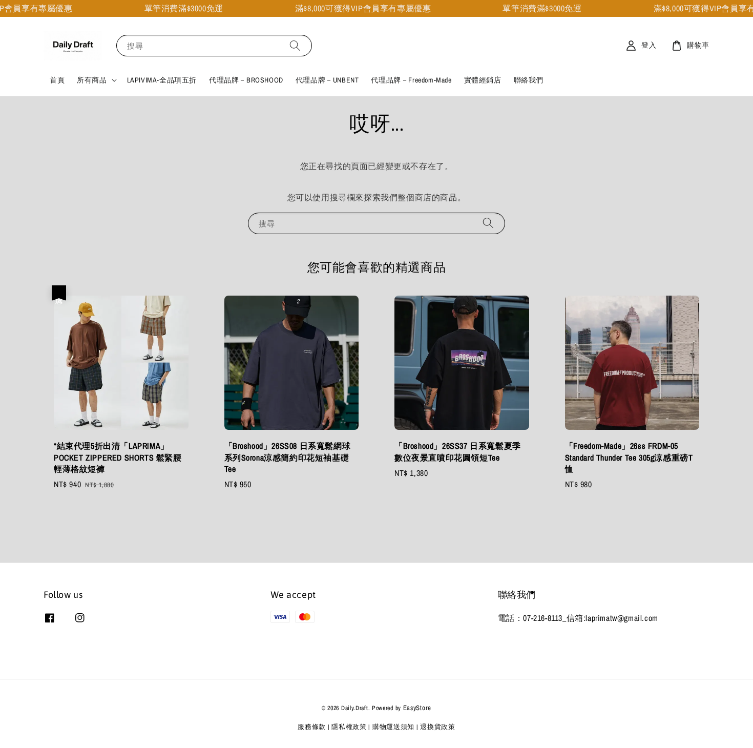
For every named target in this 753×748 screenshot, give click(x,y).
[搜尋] (295, 45)
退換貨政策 (437, 726)
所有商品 (92, 80)
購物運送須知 (393, 726)
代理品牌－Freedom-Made (411, 80)
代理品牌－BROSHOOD (246, 80)
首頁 (57, 80)
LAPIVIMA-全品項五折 (162, 80)
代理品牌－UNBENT (327, 80)
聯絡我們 (528, 80)
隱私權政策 (349, 726)
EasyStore (417, 707)
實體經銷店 (482, 80)
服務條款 (312, 726)
